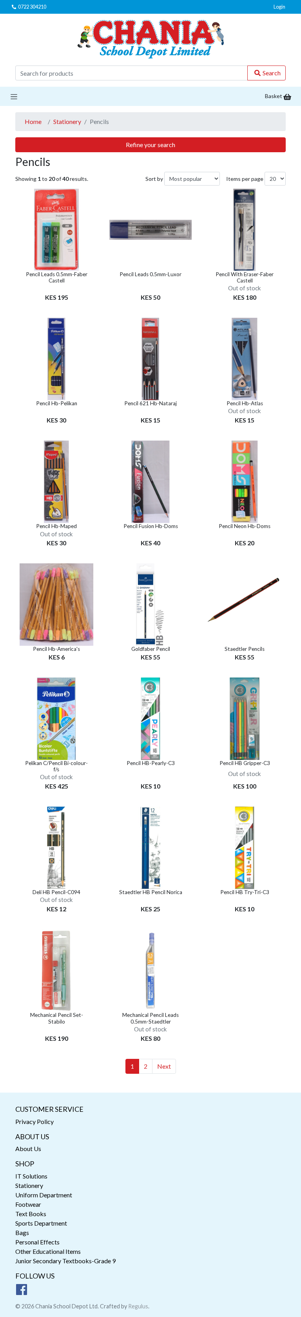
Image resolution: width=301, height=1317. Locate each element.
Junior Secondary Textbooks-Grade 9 (65, 1260)
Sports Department (41, 1223)
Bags (22, 1232)
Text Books (30, 1213)
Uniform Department (43, 1195)
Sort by (154, 178)
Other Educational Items (48, 1251)
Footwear (28, 1204)
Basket (274, 96)
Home (33, 121)
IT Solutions (31, 1176)
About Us (28, 1148)
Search (272, 73)
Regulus (138, 1306)
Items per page (244, 178)
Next (164, 1066)
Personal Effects (37, 1242)
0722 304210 (32, 7)
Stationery (67, 121)
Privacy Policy (34, 1121)
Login (279, 7)
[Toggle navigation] (14, 96)
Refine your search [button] (150, 144)
